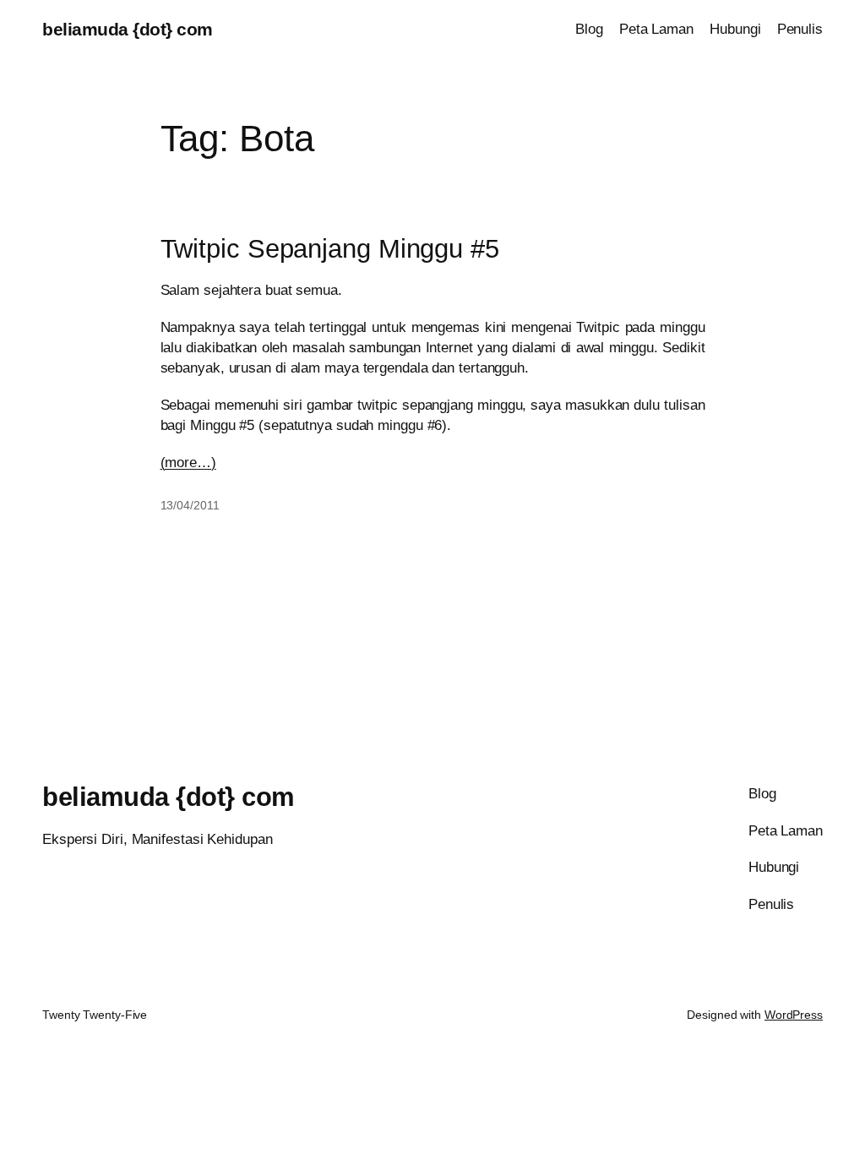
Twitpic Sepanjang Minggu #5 (329, 249)
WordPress (793, 1014)
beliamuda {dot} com (127, 29)
